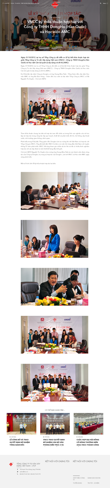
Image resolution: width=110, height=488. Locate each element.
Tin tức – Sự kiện (93, 483)
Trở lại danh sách (55, 17)
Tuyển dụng (77, 483)
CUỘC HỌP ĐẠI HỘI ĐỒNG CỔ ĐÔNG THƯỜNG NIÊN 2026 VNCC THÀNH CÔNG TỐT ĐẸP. (88, 443)
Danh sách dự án (94, 478)
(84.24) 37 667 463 (25, 474)
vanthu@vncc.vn (24, 472)
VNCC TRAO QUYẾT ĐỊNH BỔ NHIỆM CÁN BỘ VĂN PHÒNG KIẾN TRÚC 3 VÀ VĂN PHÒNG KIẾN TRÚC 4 (54, 443)
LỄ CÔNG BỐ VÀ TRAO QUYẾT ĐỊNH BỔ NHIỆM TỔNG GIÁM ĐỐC (20, 442)
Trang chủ (6, 3)
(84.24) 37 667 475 (36, 474)
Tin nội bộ (17, 3)
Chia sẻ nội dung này (54, 49)
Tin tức (12, 3)
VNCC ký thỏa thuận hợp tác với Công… (30, 3)
